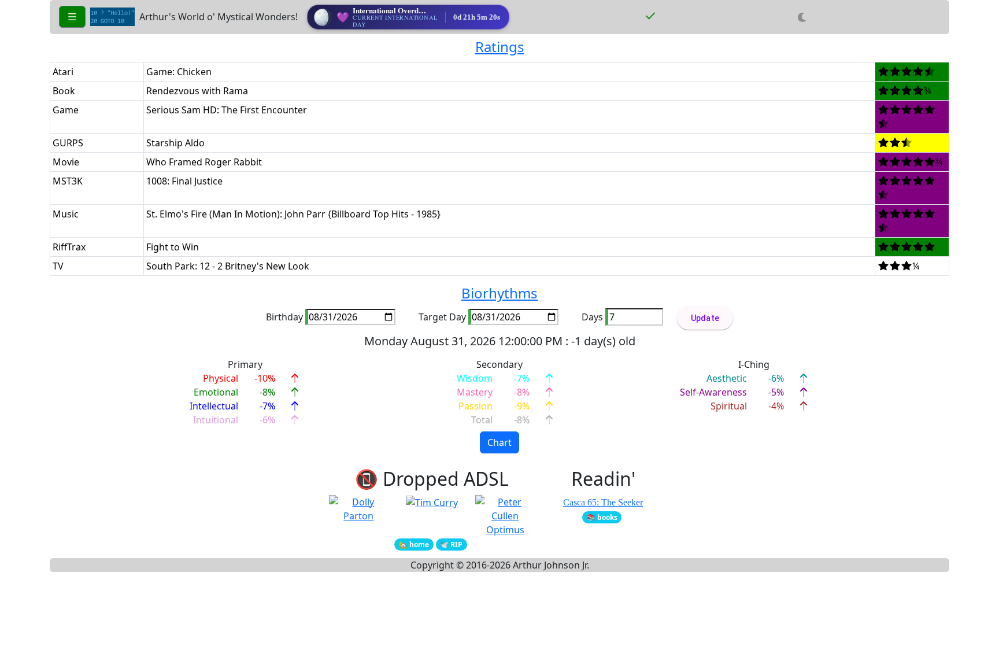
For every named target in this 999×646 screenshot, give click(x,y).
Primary (245, 364)
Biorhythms (499, 292)
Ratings (499, 46)
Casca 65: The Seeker (603, 502)
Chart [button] (499, 442)
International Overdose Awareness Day (416, 10)
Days (592, 317)
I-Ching (753, 364)
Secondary (499, 364)
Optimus (505, 529)
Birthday (284, 317)
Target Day (442, 317)
